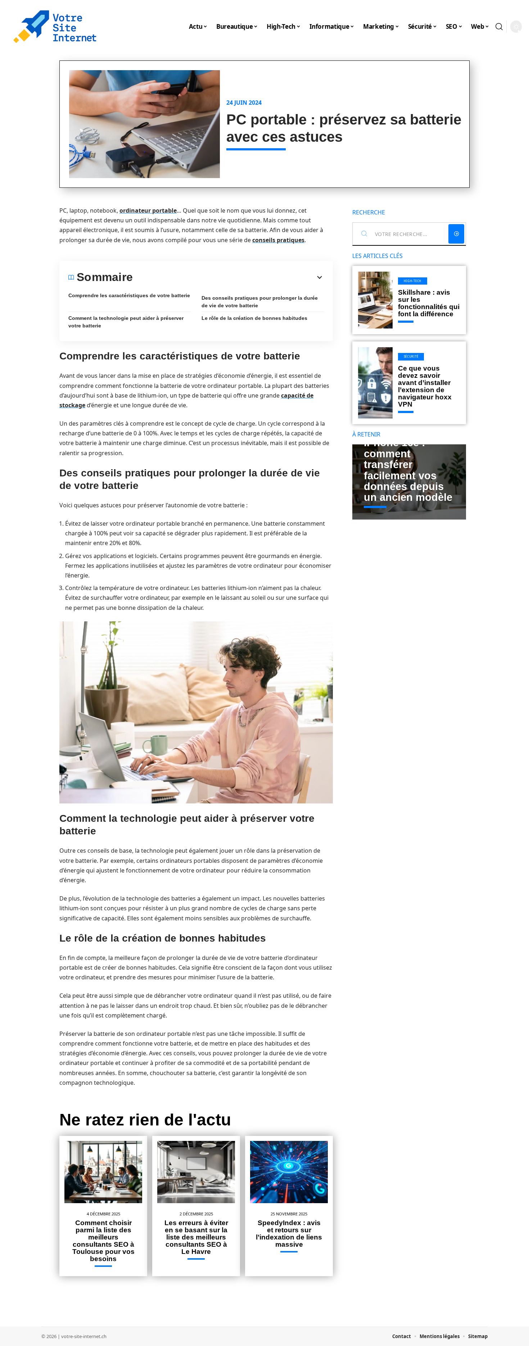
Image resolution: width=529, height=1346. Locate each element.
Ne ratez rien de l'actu (145, 1119)
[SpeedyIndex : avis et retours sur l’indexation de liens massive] (289, 1172)
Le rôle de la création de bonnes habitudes (254, 318)
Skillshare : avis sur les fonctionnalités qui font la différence (429, 303)
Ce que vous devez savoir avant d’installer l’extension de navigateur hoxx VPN (425, 386)
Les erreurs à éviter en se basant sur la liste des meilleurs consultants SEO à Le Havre (196, 1237)
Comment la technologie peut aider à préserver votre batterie (126, 321)
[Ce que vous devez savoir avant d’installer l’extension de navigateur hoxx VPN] (375, 382)
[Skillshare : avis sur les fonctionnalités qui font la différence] (375, 300)
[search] (499, 27)
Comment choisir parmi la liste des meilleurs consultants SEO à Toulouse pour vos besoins (103, 1241)
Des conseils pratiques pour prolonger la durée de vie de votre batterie (260, 301)
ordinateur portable (148, 210)
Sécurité (411, 356)
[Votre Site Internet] (55, 27)
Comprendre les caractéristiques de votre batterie (129, 295)
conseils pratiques (278, 240)
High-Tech (412, 281)
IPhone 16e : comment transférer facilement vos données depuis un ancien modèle (408, 470)
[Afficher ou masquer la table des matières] (228, 277)
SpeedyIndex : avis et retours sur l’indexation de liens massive (289, 1233)
